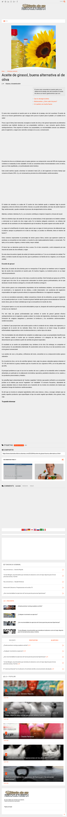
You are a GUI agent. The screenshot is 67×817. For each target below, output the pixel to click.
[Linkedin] (8, 1)
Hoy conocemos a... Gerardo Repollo (19, 694)
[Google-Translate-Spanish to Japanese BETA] (32, 530)
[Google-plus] (14, 1)
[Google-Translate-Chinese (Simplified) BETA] (22, 530)
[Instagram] (11, 1)
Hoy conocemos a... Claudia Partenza (19, 737)
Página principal (8, 806)
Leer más (6, 697)
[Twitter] (2, 1)
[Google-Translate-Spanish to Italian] (44, 530)
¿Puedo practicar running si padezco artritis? (30, 606)
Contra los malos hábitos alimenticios (48, 476)
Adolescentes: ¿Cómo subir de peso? (45, 101)
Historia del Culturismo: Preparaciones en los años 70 (25, 758)
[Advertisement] (33, 14)
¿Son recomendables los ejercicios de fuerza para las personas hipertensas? (39, 622)
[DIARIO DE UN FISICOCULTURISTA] (33, 9)
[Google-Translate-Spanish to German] (29, 530)
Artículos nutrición (12, 71)
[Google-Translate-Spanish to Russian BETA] (38, 530)
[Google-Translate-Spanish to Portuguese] (41, 530)
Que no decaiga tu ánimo (41, 99)
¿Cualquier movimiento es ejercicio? (28, 614)
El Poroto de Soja (10, 476)
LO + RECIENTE (8, 601)
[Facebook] (17, 1)
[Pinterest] (5, 1)
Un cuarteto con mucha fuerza (43, 104)
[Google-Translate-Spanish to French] (26, 530)
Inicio (3, 71)
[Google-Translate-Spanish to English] (35, 530)
